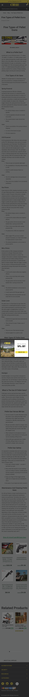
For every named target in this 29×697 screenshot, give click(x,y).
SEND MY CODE (21, 352)
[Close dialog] (27, 340)
